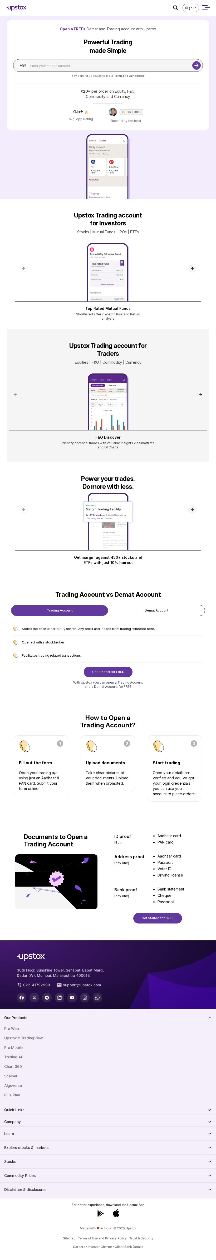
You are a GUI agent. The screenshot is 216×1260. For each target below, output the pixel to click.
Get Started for (108, 672)
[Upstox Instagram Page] (85, 997)
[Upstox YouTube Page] (72, 997)
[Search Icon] (178, 8)
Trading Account (60, 610)
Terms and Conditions (129, 75)
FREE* (80, 29)
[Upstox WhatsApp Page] (97, 997)
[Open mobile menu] (206, 8)
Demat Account (156, 610)
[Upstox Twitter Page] (34, 997)
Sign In (191, 8)
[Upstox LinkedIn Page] (59, 997)
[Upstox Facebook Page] (21, 997)
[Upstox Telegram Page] (47, 997)
